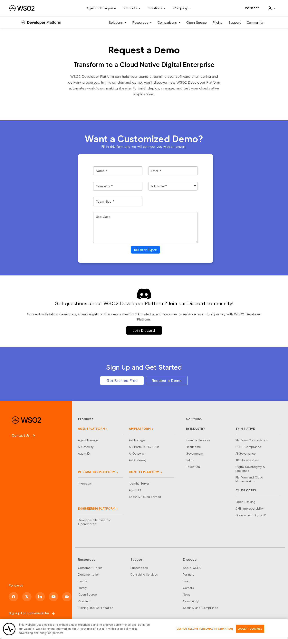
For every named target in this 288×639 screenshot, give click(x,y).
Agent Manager (88, 440)
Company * (104, 186)
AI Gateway (86, 447)
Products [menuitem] (130, 8)
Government (194, 453)
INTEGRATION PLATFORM (96, 472)
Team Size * (105, 201)
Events (82, 581)
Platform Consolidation (251, 440)
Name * (101, 171)
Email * (156, 171)
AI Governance (245, 453)
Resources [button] (140, 22)
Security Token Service (145, 496)
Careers (188, 587)
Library (82, 587)
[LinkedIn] (40, 596)
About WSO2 (192, 568)
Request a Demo (167, 380)
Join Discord (144, 330)
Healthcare (193, 447)
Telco (190, 460)
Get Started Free (122, 380)
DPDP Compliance (248, 447)
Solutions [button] (116, 22)
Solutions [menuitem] (155, 8)
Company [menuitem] (180, 8)
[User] (271, 8)
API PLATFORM (140, 428)
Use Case (103, 216)
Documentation (89, 574)
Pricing (218, 22)
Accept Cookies (250, 628)
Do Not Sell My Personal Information (205, 628)
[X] (27, 596)
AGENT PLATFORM (91, 428)
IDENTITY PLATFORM (144, 472)
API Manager (137, 440)
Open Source (196, 22)
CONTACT (252, 8)
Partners (188, 574)
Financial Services (198, 440)
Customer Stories (90, 568)
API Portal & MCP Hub (144, 447)
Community (255, 22)
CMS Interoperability (249, 508)
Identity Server (139, 483)
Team (187, 581)
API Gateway (137, 460)
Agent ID (84, 453)
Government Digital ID (250, 515)
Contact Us (21, 435)
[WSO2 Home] (21, 8)
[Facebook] (13, 596)
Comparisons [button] (168, 22)
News (186, 594)
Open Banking (245, 502)
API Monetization (247, 460)
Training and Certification (95, 607)
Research (84, 601)
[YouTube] (53, 596)
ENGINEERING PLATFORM (96, 508)
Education (193, 466)
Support (234, 22)
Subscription (139, 568)
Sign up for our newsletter (29, 613)
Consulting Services (144, 574)
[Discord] (67, 596)
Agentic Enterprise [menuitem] (101, 8)
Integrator (85, 483)
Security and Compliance (200, 607)
